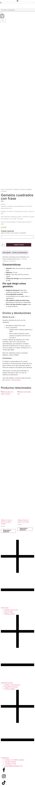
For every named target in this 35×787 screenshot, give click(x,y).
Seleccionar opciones (7, 530)
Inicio (2, 189)
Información (4, 608)
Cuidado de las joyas (11, 610)
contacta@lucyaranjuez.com (13, 766)
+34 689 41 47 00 (10, 764)
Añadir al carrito (19, 244)
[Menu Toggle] (17, 1)
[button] (17, 574)
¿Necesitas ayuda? (7, 683)
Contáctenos (5, 758)
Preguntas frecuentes (11, 687)
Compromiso (9, 189)
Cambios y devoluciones (12, 685)
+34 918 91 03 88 (10, 762)
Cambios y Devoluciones (13, 380)
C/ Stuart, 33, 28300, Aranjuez (14, 760)
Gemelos (16, 189)
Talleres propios (9, 614)
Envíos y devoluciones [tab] (19, 252)
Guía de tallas (8, 612)
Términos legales (9, 689)
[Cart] (3, 20)
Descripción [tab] (7, 252)
